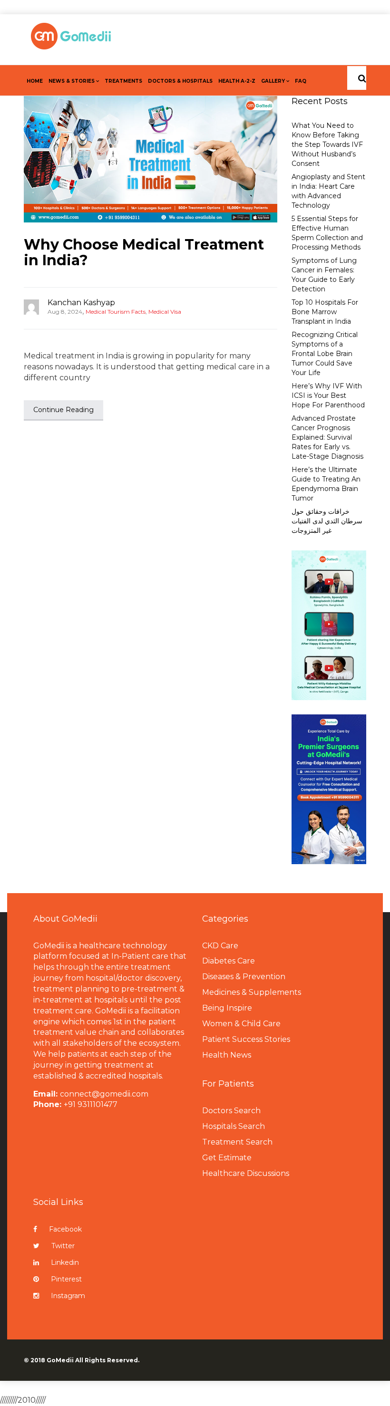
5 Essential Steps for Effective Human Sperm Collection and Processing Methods (327, 232)
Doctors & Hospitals (180, 81)
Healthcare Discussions (245, 1173)
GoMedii (60, 1360)
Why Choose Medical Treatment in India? (144, 252)
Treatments (123, 81)
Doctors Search (231, 1110)
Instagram (68, 1295)
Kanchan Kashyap (81, 302)
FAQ (300, 81)
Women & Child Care (241, 1023)
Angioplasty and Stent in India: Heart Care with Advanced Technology (328, 191)
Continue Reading (63, 409)
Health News (226, 1054)
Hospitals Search (233, 1126)
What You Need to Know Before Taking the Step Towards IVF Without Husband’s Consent (327, 144)
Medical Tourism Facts (116, 311)
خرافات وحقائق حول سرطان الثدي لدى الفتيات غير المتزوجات (327, 521)
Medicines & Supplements (251, 992)
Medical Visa (164, 311)
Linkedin (65, 1262)
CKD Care (220, 945)
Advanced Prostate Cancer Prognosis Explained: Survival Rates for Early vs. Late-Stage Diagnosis (327, 437)
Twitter (63, 1246)
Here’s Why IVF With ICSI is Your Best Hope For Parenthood (328, 395)
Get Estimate (227, 1157)
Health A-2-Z (236, 81)
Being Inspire (227, 1007)
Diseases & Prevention (243, 976)
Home (35, 81)
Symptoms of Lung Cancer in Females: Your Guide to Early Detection (324, 274)
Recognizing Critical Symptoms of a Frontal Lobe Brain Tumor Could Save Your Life (325, 353)
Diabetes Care (228, 960)
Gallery (273, 81)
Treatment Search (237, 1141)
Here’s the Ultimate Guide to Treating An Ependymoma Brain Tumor (326, 483)
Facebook (65, 1229)
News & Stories (72, 81)
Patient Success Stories (246, 1039)
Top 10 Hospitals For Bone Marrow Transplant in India (325, 312)
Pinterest (66, 1279)
